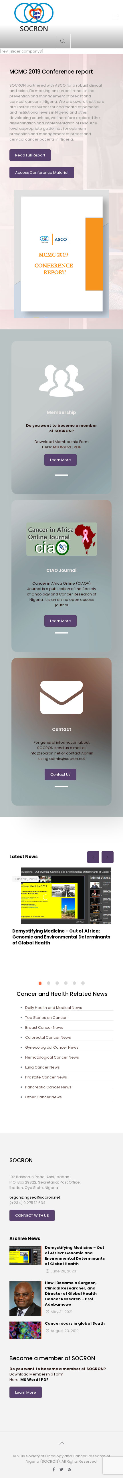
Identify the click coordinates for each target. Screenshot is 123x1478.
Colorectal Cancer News (48, 1037)
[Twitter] (62, 1469)
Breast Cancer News (44, 1027)
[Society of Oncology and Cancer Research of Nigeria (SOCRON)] (61, 17)
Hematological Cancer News (52, 1057)
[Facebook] (54, 1469)
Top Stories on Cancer (46, 1017)
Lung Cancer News (42, 1067)
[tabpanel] (61, 908)
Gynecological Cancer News (51, 1047)
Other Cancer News (43, 1097)
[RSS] (69, 1469)
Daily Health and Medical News (53, 1007)
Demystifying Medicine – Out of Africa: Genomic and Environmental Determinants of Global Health (61, 937)
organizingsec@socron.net (34, 1197)
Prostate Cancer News (46, 1077)
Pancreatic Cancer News (48, 1087)
